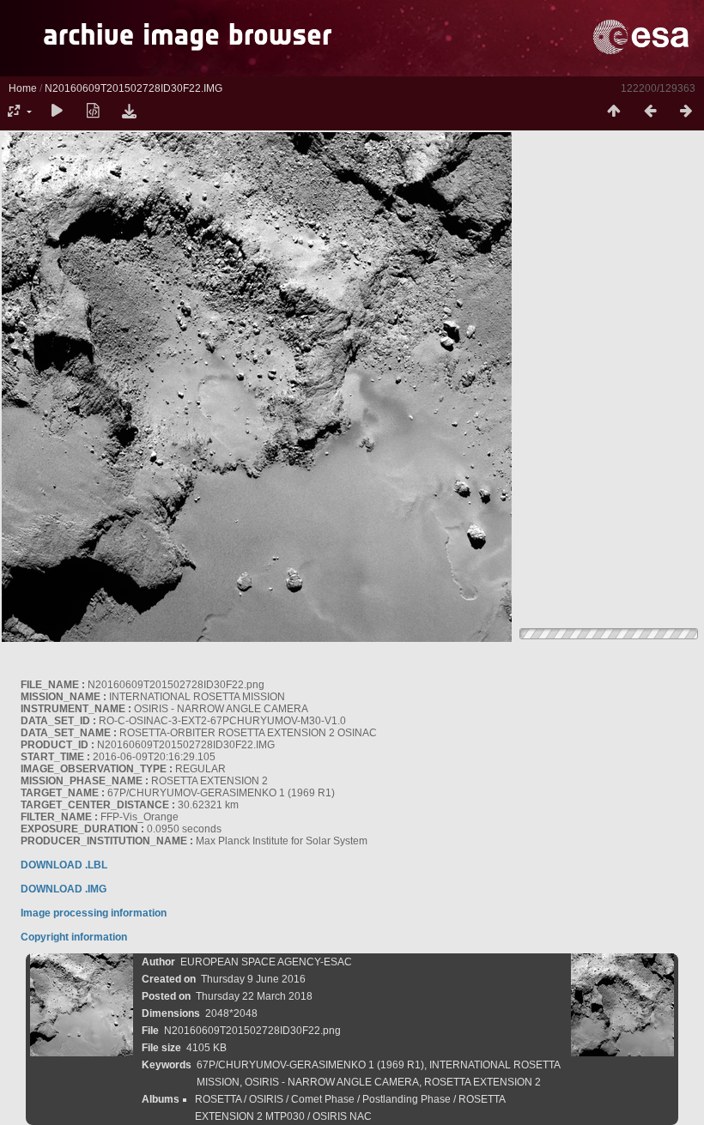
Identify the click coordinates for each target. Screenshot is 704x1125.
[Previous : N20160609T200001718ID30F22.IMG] (650, 111)
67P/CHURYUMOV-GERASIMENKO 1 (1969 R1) (310, 1065)
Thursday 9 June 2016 (253, 979)
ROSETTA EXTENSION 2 (482, 1082)
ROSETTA (218, 1099)
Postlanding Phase (406, 1099)
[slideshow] (57, 111)
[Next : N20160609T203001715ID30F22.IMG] (686, 111)
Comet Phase (323, 1099)
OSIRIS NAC (342, 1116)
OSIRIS (266, 1099)
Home (23, 88)
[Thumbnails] (614, 111)
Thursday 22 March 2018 (254, 996)
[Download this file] (129, 111)
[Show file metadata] (93, 111)
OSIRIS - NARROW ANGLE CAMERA (332, 1082)
